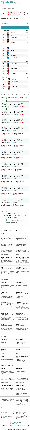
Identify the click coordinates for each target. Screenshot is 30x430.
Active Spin (3, 349)
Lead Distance (4, 377)
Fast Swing (10, 217)
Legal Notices (20, 425)
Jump (17, 377)
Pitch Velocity (4, 339)
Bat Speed (3, 282)
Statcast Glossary (9, 230)
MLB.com (26, 425)
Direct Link (4, 106)
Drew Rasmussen (15, 89)
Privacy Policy (12, 425)
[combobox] (15, 8)
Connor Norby (13, 42)
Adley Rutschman (14, 37)
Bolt (17, 411)
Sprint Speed (4, 411)
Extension (3, 356)
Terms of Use (4, 425)
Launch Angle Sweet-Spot (6, 250)
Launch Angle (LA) (20, 237)
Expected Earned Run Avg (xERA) (22, 357)
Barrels (2, 243)
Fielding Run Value (20, 385)
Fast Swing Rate (19, 282)
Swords (17, 324)
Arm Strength (19, 368)
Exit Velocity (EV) (5, 237)
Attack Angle (19, 292)
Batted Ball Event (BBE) (21, 250)
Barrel (10, 215)
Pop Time (3, 368)
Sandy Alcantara (14, 63)
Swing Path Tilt (4, 313)
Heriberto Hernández (14, 57)
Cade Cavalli (13, 73)
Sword (9, 219)
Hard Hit (9, 213)
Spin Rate (18, 349)
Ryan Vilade (13, 32)
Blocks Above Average (21, 398)
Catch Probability (5, 398)
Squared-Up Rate (19, 313)
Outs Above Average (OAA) (7, 385)
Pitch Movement (19, 339)
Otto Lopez (13, 53)
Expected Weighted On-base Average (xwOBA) (22, 258)
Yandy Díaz (13, 39)
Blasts (2, 324)
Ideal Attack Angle (5, 302)
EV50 (2, 267)
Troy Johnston (13, 55)
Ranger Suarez (15, 81)
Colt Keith (12, 48)
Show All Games (15, 27)
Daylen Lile (13, 50)
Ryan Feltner (14, 79)
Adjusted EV (18, 267)
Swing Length (4, 292)
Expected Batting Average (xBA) (7, 258)
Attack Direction (19, 302)
